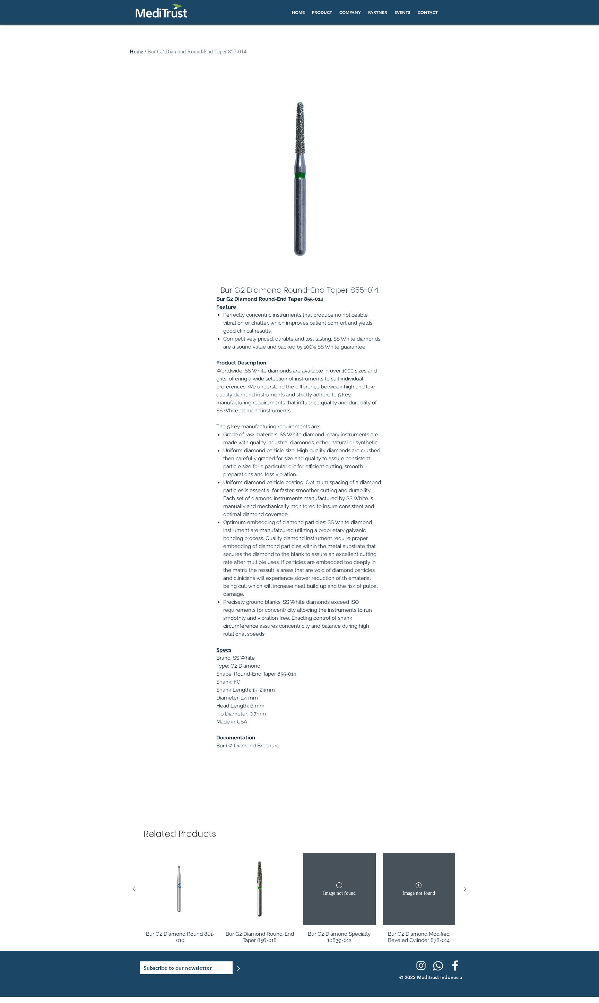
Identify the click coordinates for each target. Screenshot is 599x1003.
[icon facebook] (455, 965)
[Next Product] (465, 889)
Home (136, 51)
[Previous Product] (134, 889)
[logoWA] (438, 965)
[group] (299, 898)
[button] (322, 12)
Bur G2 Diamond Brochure (247, 746)
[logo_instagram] (421, 965)
